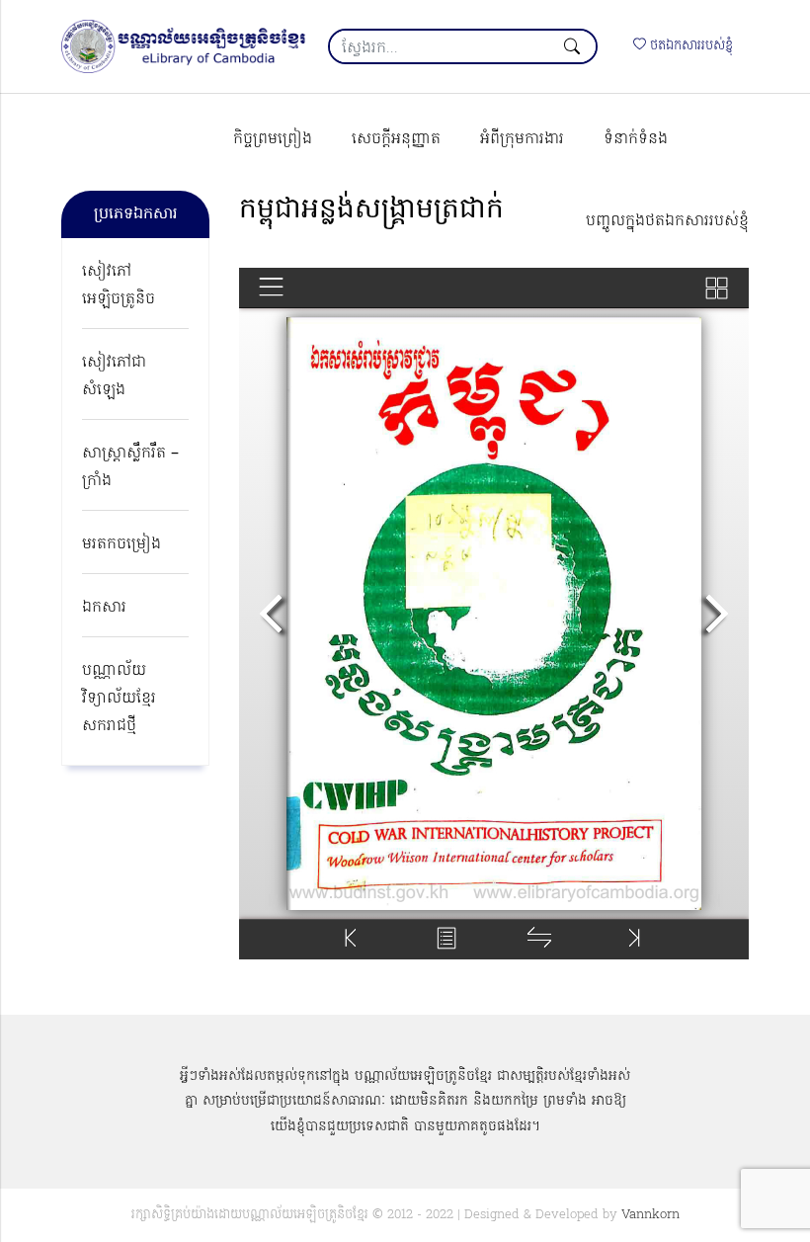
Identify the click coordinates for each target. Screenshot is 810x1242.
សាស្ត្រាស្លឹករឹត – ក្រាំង (130, 467)
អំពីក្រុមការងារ (522, 139)
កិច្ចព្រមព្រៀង (272, 139)
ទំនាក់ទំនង (636, 139)
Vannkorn (650, 1214)
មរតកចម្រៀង (121, 544)
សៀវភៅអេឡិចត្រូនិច (118, 285)
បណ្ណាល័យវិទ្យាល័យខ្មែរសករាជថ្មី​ (119, 698)
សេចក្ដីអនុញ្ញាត (396, 139)
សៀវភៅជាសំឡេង (114, 376)
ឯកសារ (104, 608)
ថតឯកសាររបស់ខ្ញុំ (689, 46)
